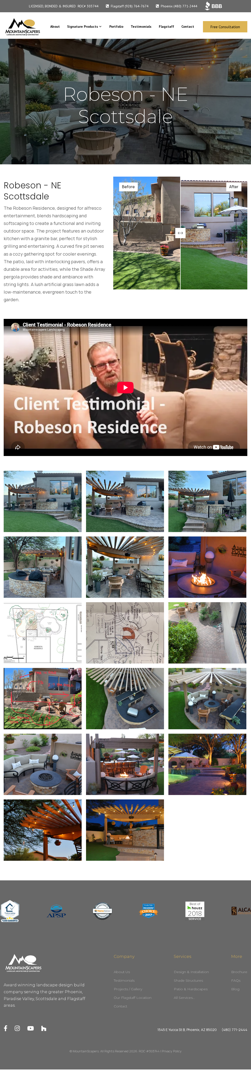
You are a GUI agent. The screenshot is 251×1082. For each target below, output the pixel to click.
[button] (84, 27)
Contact (187, 26)
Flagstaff (166, 26)
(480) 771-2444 (234, 1029)
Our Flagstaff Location (132, 998)
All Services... (184, 998)
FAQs (235, 981)
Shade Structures (188, 981)
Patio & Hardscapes (191, 989)
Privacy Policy (172, 1051)
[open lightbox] (43, 501)
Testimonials (141, 26)
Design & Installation (191, 972)
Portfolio (116, 26)
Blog (235, 989)
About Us (122, 972)
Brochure (239, 972)
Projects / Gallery (128, 989)
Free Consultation (225, 26)
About (55, 26)
